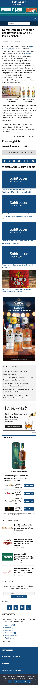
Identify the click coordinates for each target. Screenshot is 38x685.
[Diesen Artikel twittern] (9, 161)
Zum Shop (29, 485)
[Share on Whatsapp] (28, 161)
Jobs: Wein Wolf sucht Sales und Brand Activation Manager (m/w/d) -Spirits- (24, 570)
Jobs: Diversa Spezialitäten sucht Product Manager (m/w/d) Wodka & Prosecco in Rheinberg (24, 528)
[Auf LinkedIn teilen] (14, 161)
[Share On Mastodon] (33, 161)
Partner (5, 663)
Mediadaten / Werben (11, 657)
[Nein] (35, 679)
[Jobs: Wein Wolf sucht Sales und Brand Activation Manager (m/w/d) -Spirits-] (7, 571)
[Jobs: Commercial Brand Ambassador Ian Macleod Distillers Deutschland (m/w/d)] (7, 542)
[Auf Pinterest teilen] (18, 161)
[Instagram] (16, 607)
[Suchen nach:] (19, 23)
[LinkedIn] (22, 607)
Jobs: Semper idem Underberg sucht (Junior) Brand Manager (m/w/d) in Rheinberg (24, 557)
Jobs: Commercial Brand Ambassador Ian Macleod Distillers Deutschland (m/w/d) (23, 542)
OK (10, 682)
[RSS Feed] (28, 607)
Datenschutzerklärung (22, 682)
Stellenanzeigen (10, 520)
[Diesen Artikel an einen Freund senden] (23, 161)
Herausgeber (7, 650)
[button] (35, 18)
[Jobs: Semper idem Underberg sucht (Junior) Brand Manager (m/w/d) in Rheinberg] (7, 557)
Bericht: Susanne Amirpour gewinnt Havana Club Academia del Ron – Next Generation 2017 (18, 216)
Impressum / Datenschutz (12, 670)
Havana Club (28, 54)
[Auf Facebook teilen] (4, 161)
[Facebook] (9, 607)
